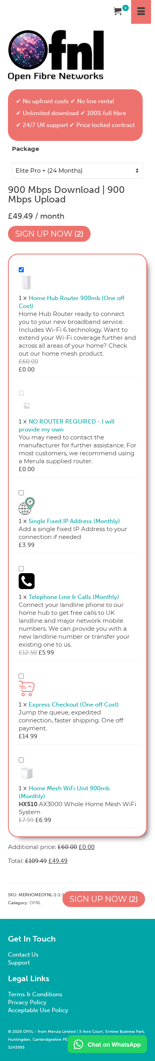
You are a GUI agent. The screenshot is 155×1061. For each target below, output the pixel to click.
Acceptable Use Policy (38, 1010)
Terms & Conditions (35, 994)
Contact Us (23, 954)
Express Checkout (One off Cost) (74, 704)
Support (19, 962)
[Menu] (141, 12)
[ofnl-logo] (56, 55)
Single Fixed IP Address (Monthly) (74, 521)
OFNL (35, 902)
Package (25, 148)
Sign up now (48, 234)
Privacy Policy (27, 1002)
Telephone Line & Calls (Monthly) (74, 597)
